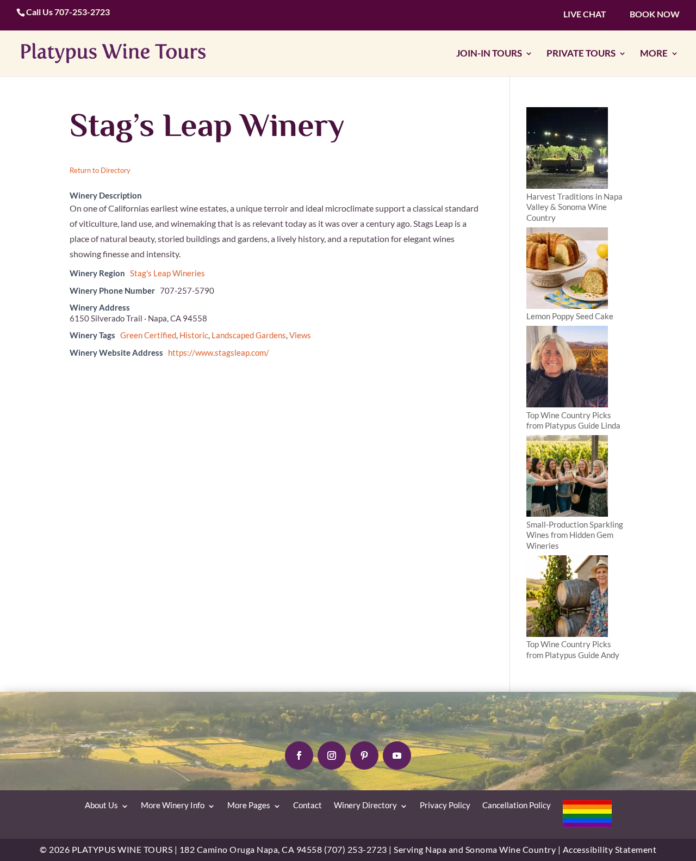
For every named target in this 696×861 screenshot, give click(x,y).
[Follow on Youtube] (397, 755)
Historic (193, 335)
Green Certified (148, 335)
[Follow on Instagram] (332, 755)
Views (300, 335)
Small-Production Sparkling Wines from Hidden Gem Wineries (574, 534)
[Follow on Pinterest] (364, 755)
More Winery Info (172, 805)
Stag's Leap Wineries (167, 273)
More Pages (248, 805)
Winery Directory (365, 805)
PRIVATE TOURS (581, 53)
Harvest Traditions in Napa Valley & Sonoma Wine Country (574, 206)
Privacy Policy (445, 805)
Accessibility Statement (610, 849)
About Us (101, 805)
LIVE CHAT (584, 14)
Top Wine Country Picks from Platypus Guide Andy (572, 649)
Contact (307, 805)
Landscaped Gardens (249, 335)
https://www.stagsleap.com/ (218, 352)
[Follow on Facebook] (299, 755)
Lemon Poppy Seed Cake (569, 316)
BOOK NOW (655, 14)
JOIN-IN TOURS (489, 53)
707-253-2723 (82, 12)
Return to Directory (100, 170)
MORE (654, 53)
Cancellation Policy (516, 805)
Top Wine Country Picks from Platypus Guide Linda (573, 420)
